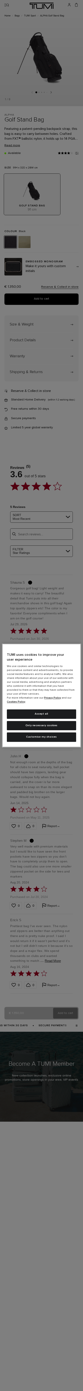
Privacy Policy (52, 698)
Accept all (41, 714)
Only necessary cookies (41, 725)
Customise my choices (41, 737)
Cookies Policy (16, 702)
